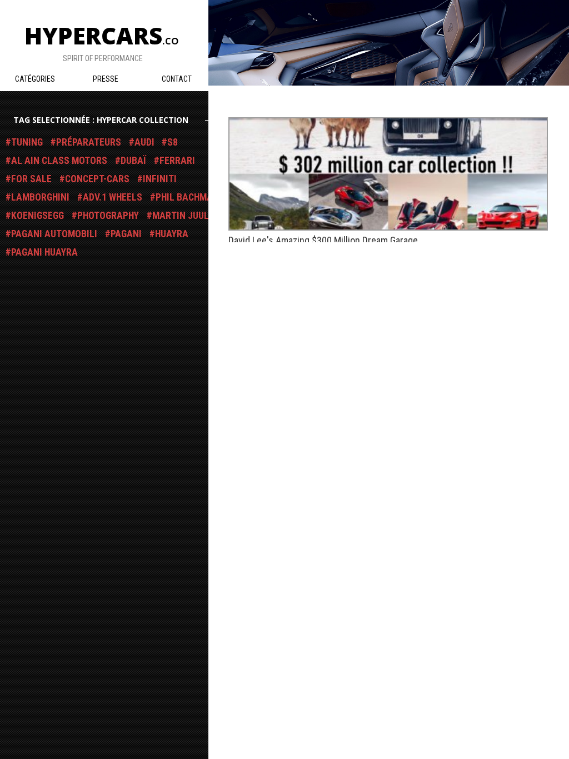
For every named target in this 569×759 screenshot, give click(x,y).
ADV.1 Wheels (112, 197)
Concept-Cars (97, 178)
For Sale (31, 178)
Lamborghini (40, 197)
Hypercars (101, 35)
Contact (177, 78)
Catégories (35, 78)
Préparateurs (88, 142)
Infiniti (160, 178)
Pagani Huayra (44, 252)
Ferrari (177, 160)
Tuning (27, 142)
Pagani (126, 233)
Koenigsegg (37, 215)
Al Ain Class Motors (59, 160)
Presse (105, 78)
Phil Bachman (187, 197)
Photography (108, 215)
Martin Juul (180, 215)
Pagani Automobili (54, 233)
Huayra (171, 233)
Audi (144, 142)
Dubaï (133, 160)
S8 (172, 142)
